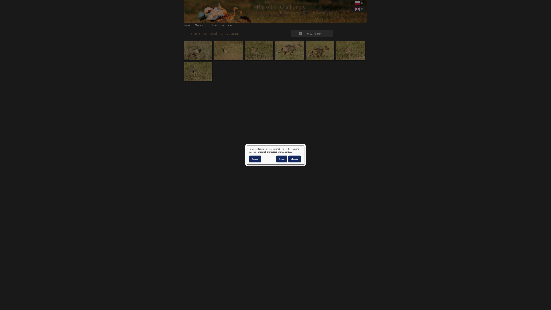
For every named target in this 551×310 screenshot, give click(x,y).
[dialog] (275, 155)
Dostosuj (255, 159)
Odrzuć (282, 159)
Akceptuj (294, 159)
